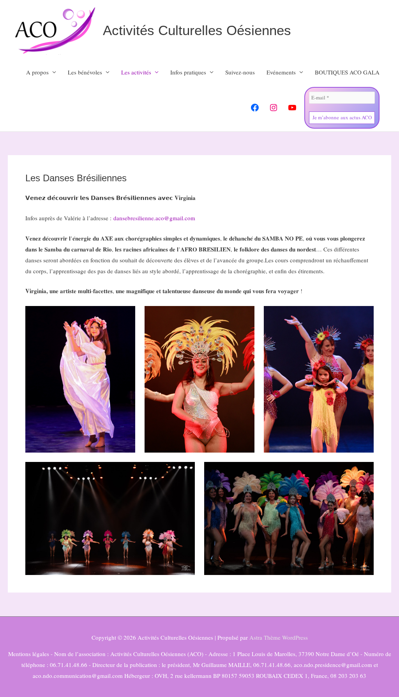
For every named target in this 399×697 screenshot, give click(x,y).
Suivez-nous (240, 72)
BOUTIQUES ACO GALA (347, 72)
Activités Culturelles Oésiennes (197, 30)
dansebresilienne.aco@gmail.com (154, 218)
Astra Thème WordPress (278, 637)
